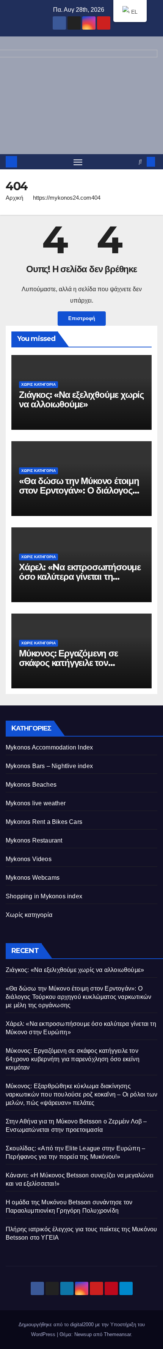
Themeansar (117, 1334)
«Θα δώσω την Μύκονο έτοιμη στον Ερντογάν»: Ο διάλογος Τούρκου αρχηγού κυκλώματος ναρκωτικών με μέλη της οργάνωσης (78, 996)
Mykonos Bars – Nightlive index (49, 766)
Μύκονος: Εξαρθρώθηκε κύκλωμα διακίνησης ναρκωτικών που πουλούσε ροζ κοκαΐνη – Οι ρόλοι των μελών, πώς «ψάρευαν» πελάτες (81, 1094)
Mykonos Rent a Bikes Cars (44, 822)
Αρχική (14, 197)
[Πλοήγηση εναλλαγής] (78, 161)
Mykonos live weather (36, 803)
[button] (140, 161)
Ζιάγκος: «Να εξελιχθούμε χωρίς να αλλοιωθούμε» (81, 399)
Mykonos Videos (29, 859)
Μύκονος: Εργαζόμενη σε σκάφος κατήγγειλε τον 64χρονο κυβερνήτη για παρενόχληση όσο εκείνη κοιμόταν (72, 1059)
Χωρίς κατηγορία (38, 384)
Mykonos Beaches (31, 784)
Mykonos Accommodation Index (49, 747)
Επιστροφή (81, 318)
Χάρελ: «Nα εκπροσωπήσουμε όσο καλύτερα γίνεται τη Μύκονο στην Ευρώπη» (80, 577)
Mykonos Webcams (33, 877)
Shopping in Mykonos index (44, 896)
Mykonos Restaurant (34, 840)
